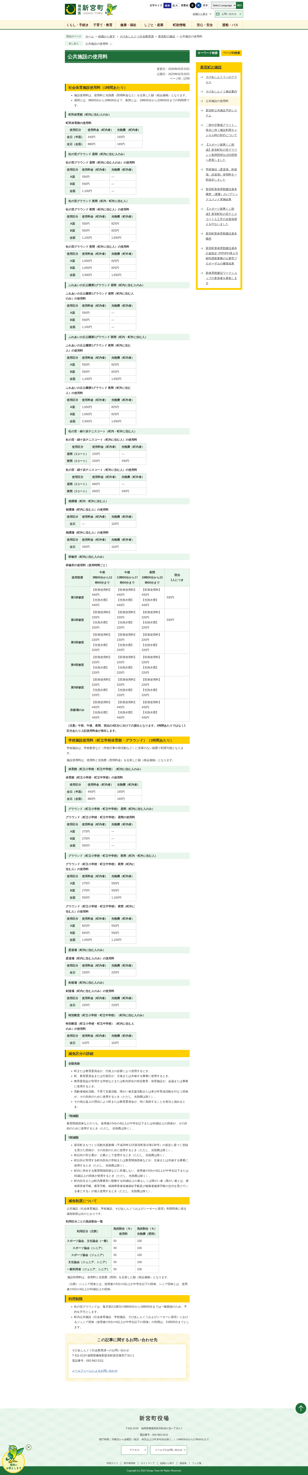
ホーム (89, 36)
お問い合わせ (229, 13)
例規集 (183, 1463)
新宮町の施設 (166, 36)
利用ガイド (112, 1463)
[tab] (207, 53)
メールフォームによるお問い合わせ (95, 1370)
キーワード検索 (208, 52)
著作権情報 (129, 1463)
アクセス (134, 1449)
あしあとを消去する (111, 44)
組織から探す (200, 13)
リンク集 (196, 1463)
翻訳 (239, 5)
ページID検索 (231, 52)
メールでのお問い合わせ (168, 1449)
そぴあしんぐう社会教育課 (137, 36)
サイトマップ (148, 1463)
